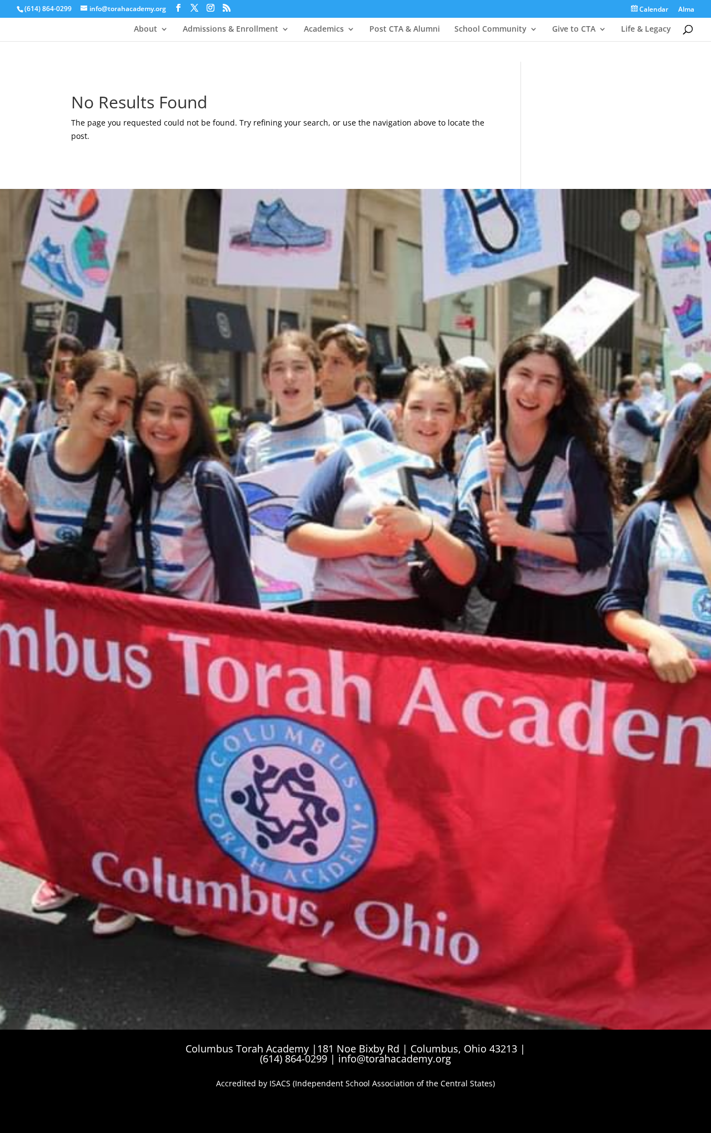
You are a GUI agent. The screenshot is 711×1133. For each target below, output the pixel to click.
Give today (111, 462)
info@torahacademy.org (394, 1058)
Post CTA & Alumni (404, 29)
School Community (490, 29)
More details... (464, 380)
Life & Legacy (646, 29)
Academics (324, 29)
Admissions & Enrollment (230, 29)
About (145, 29)
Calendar (653, 9)
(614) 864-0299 (48, 8)
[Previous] (448, 309)
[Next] (618, 309)
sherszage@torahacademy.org (188, 427)
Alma (686, 10)
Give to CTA (573, 29)
